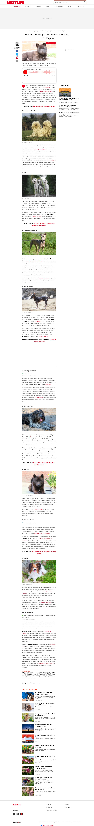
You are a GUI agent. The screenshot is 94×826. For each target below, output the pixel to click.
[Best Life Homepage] (15, 2)
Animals (25, 683)
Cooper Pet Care (37, 216)
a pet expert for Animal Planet (34, 261)
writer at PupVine (43, 336)
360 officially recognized (45, 91)
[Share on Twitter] (17, 54)
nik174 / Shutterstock (27, 198)
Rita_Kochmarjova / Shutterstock (29, 375)
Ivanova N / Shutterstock (27, 524)
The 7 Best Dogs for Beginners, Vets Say (44, 106)
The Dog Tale (37, 321)
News (33, 683)
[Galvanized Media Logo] (17, 822)
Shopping (27, 6)
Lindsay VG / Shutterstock (28, 495)
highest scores (32, 437)
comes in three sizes (44, 278)
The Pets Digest (51, 160)
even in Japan (39, 509)
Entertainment (59, 6)
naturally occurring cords (40, 149)
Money (47, 6)
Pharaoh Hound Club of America (42, 533)
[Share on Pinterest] (17, 58)
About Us (48, 804)
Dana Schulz (17, 47)
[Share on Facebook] (17, 51)
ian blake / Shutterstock (27, 312)
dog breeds (47, 87)
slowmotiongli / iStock (27, 142)
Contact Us (49, 807)
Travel (69, 6)
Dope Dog (48, 384)
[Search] (85, 2)
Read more (33, 677)
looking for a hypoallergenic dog (46, 663)
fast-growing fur (39, 397)
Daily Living (17, 6)
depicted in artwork (46, 602)
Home (29, 30)
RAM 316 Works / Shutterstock (29, 619)
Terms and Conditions (51, 810)
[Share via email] (17, 61)
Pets (39, 683)
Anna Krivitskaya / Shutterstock (29, 256)
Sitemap (66, 804)
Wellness (38, 6)
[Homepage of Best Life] (17, 804)
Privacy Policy (67, 807)
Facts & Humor (80, 6)
